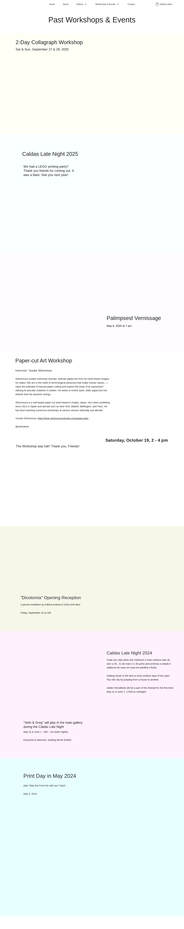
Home (52, 4)
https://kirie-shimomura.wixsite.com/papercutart (63, 418)
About (65, 4)
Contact (131, 4)
